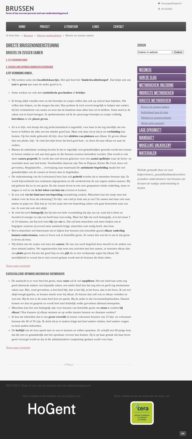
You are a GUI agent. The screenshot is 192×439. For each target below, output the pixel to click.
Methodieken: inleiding (156, 85)
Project (45, 27)
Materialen (147, 153)
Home (22, 27)
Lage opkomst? (150, 129)
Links (95, 27)
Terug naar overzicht (18, 265)
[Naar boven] (183, 433)
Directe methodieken (49, 35)
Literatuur (71, 27)
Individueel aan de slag (154, 112)
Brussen (28, 35)
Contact (118, 27)
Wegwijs (145, 69)
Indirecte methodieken (156, 92)
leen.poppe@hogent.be (171, 3)
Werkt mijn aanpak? (152, 123)
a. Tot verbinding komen (16, 59)
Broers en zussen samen (155, 106)
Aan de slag (148, 77)
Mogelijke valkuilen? (155, 145)
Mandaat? (146, 137)
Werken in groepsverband (156, 117)
